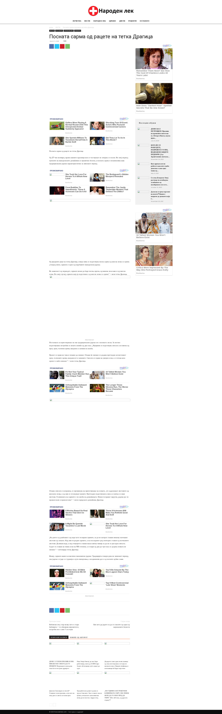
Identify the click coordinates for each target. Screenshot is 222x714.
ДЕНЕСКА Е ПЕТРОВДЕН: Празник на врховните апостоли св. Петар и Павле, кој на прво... (160, 133)
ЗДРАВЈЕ (112, 21)
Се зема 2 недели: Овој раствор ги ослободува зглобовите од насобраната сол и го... (159, 181)
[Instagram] (159, 1)
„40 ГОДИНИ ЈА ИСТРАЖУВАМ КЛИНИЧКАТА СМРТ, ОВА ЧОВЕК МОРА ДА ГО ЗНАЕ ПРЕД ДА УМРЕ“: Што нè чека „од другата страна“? (117, 695)
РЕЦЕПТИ (132, 21)
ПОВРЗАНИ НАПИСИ (59, 637)
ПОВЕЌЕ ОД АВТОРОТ (79, 637)
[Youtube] (171, 1)
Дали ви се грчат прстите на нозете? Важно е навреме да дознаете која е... (160, 195)
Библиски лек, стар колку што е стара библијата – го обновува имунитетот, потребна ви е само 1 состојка (64, 627)
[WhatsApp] (67, 46)
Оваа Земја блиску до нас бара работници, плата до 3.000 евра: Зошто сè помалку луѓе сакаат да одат (88, 664)
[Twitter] (163, 1)
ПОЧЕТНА (77, 21)
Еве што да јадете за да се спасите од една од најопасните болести (111, 625)
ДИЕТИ (122, 21)
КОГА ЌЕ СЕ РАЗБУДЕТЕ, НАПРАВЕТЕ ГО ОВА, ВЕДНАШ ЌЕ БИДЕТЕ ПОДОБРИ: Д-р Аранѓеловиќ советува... (160, 151)
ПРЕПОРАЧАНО (68, 30)
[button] (170, 21)
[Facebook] (155, 1)
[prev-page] (50, 704)
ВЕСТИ (87, 21)
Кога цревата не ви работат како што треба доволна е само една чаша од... (160, 167)
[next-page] (54, 704)
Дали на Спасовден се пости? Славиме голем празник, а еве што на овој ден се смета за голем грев (61, 693)
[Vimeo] (167, 1)
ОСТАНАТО (144, 21)
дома (51, 27)
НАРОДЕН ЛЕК (99, 21)
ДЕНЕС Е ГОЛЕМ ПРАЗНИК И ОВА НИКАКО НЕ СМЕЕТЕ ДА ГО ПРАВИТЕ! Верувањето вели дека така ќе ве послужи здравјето (61, 664)
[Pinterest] (62, 46)
